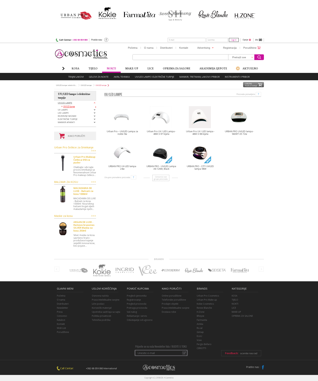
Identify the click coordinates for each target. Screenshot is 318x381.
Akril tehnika (122, 76)
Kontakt (61, 324)
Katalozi (61, 320)
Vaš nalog (132, 311)
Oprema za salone (176, 68)
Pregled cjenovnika (136, 295)
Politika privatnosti (101, 315)
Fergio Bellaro (204, 344)
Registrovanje (134, 299)
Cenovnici (62, 315)
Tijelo (93, 68)
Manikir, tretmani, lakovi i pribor (199, 76)
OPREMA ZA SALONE (242, 315)
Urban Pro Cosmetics (208, 295)
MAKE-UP (236, 311)
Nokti (111, 68)
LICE (150, 68)
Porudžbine (63, 332)
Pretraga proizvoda (137, 307)
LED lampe (63, 112)
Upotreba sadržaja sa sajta (106, 311)
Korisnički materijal (102, 307)
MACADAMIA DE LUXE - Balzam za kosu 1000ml (83, 191)
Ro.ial (199, 328)
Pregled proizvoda (136, 303)
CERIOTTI (201, 348)
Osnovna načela (100, 295)
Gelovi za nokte (99, 76)
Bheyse (200, 315)
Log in (233, 40)
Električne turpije (67, 119)
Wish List (61, 328)
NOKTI (235, 303)
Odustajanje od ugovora (139, 320)
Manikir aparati (66, 122)
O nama (61, 299)
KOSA (234, 295)
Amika (200, 324)
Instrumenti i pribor (237, 76)
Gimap (200, 332)
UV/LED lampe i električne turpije (154, 76)
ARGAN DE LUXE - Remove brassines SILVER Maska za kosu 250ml (83, 226)
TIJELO (235, 299)
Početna (61, 295)
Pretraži (259, 57)
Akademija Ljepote (213, 68)
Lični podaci (98, 303)
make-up (131, 68)
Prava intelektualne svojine (105, 299)
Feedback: (241, 353)
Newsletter (62, 307)
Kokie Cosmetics (205, 303)
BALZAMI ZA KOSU (75, 182)
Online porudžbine (171, 295)
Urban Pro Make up (207, 299)
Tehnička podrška (101, 320)
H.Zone (200, 311)
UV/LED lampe (65, 102)
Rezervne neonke (67, 116)
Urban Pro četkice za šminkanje (75, 149)
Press (60, 311)
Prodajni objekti (170, 303)
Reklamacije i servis (137, 315)
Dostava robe (169, 311)
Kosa (75, 68)
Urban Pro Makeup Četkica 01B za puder (84, 160)
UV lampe (63, 109)
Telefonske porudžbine (174, 299)
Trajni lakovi (76, 76)
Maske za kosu (75, 216)
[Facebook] (106, 41)
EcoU (199, 336)
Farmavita (202, 320)
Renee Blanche (204, 307)
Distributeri (63, 303)
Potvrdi (184, 353)
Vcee (199, 340)
